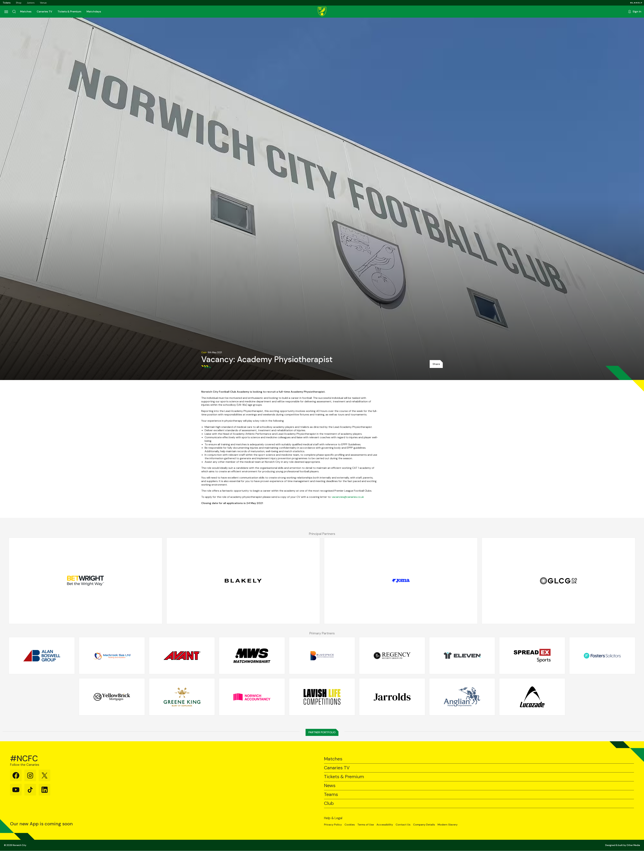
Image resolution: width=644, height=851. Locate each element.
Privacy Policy (333, 824)
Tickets (7, 3)
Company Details (424, 824)
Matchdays (94, 11)
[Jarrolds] (392, 696)
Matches (25, 11)
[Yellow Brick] (112, 696)
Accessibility (385, 824)
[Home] (322, 12)
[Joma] (401, 580)
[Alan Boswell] (42, 655)
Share (436, 364)
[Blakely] (636, 3)
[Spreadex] (532, 655)
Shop (18, 3)
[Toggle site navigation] (6, 12)
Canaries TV (44, 11)
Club (329, 803)
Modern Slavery (448, 824)
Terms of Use (365, 824)
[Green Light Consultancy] (558, 580)
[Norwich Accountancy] (252, 696)
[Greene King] (182, 696)
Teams (331, 794)
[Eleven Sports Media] (462, 655)
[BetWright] (85, 580)
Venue (43, 3)
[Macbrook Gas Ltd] (112, 655)
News (329, 786)
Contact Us (403, 824)
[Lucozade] (532, 696)
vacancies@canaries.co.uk (348, 497)
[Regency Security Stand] (392, 655)
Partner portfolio (322, 732)
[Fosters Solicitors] (602, 655)
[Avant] (182, 655)
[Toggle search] (14, 12)
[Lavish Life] (322, 696)
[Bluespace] (322, 655)
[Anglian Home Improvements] (462, 696)
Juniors (31, 3)
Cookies (349, 824)
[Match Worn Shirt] (252, 655)
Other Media (633, 845)
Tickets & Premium (69, 11)
